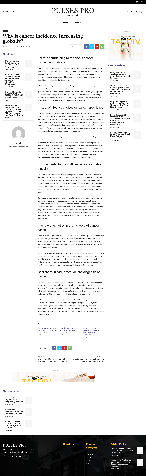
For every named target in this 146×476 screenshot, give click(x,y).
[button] (140, 11)
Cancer (5, 31)
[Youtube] (135, 11)
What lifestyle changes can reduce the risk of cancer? (14, 412)
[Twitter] (131, 11)
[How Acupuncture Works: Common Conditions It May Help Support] (28, 63)
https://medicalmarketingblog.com (18, 146)
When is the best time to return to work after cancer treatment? (13, 425)
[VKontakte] (16, 456)
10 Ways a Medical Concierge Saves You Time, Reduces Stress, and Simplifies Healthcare (13, 79)
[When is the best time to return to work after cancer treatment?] (28, 424)
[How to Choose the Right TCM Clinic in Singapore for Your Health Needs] (28, 94)
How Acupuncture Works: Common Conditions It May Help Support (13, 64)
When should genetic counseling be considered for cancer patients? (91, 330)
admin (7, 47)
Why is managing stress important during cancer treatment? (88, 360)
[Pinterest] (97, 46)
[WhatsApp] (102, 46)
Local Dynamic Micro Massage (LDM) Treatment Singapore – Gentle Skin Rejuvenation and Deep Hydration (14, 110)
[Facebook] (127, 11)
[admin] (18, 133)
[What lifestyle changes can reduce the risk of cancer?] (28, 412)
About (64, 449)
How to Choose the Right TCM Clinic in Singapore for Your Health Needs (14, 95)
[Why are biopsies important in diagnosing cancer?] (28, 400)
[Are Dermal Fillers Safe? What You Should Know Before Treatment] (137, 135)
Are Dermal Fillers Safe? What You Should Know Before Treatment (120, 135)
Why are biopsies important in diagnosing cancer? (14, 400)
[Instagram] (8, 456)
